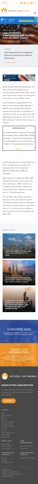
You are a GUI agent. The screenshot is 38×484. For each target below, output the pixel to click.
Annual (4, 460)
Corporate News (7, 424)
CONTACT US (6, 470)
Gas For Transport (8, 422)
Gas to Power (6, 415)
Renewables (6, 435)
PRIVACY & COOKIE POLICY (11, 474)
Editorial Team (7, 446)
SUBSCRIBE (9, 401)
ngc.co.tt (19, 148)
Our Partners (6, 449)
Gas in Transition (26, 446)
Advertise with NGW (27, 458)
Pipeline (5, 420)
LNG (3, 413)
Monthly (4, 458)
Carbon (4, 428)
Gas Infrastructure (8, 432)
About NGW (6, 444)
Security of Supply (8, 426)
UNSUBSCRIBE (7, 476)
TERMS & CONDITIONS (10, 472)
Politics (4, 430)
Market (4, 417)
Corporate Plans (7, 462)
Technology (6, 437)
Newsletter (24, 448)
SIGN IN (5, 3)
